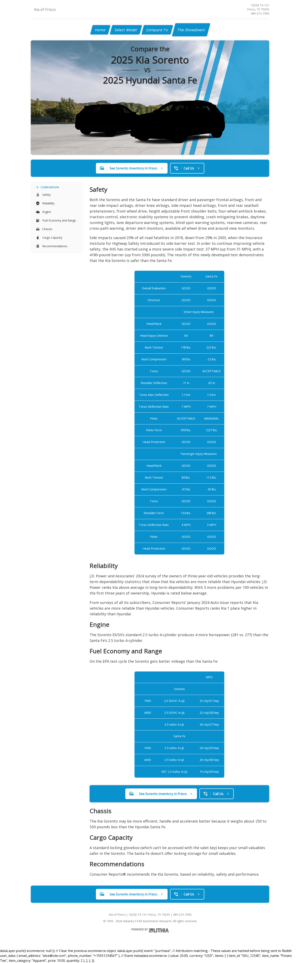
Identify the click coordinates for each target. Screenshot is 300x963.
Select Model (126, 29)
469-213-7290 (260, 13)
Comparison (50, 187)
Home (100, 29)
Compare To (157, 29)
